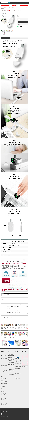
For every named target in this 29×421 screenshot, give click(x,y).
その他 (5, 13)
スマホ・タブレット (3, 13)
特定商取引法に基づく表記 (20, 24)
